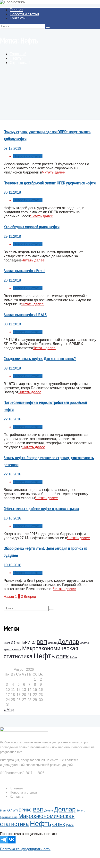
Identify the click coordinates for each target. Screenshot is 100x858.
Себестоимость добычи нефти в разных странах (41, 508)
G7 (13, 643)
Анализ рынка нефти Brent (24, 270)
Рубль (73, 657)
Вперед (30, 596)
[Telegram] (4, 839)
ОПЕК (62, 656)
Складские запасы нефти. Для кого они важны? (40, 358)
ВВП (42, 642)
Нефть (44, 656)
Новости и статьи (24, 14)
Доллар (68, 641)
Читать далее (53, 172)
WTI (19, 642)
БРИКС (29, 642)
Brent (7, 642)
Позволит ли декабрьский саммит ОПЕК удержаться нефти (50, 183)
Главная (16, 10)
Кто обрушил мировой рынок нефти (31, 226)
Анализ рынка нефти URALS (25, 314)
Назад (9, 596)
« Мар (9, 710)
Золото (84, 642)
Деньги (52, 642)
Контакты (17, 18)
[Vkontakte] (12, 839)
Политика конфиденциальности (25, 849)
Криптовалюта (12, 649)
